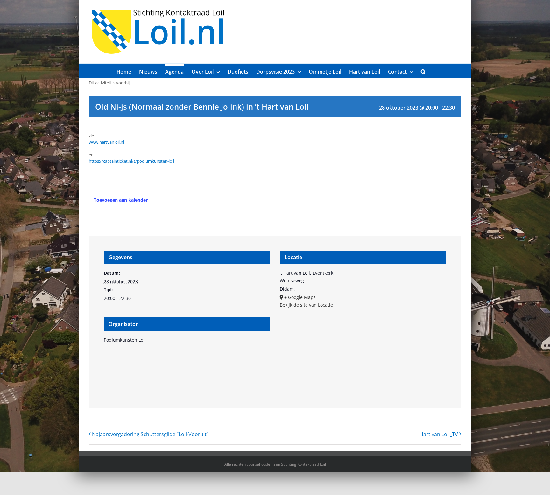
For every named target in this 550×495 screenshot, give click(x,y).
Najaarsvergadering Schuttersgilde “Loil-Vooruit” (150, 434)
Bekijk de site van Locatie (306, 305)
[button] (423, 71)
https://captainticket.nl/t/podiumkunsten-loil (131, 161)
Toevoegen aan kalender (121, 200)
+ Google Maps (300, 297)
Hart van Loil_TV (439, 434)
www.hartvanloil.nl (106, 142)
